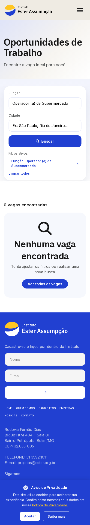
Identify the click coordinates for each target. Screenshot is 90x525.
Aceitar (30, 516)
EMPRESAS (67, 408)
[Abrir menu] (79, 10)
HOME (8, 408)
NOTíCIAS (11, 415)
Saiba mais (57, 516)
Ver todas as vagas (45, 284)
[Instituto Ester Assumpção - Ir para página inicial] (28, 10)
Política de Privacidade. (50, 505)
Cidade (14, 115)
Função (15, 93)
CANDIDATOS (47, 408)
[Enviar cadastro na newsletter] (45, 392)
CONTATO (27, 415)
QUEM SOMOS (25, 408)
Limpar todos (19, 173)
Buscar (47, 141)
